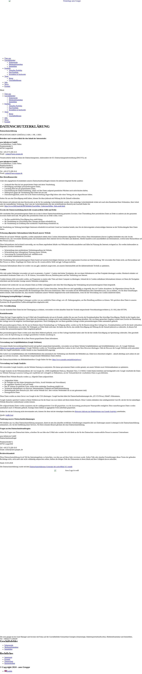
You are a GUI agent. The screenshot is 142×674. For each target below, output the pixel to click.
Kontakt (7, 86)
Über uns (7, 58)
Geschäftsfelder (9, 60)
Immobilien (13, 66)
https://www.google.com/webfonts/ (13, 348)
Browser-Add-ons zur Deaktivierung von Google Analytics (95, 411)
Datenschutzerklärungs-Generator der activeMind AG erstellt (51, 467)
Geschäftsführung (15, 80)
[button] (71, 90)
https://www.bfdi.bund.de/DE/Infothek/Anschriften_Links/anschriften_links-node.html (34, 206)
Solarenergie (13, 62)
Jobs (6, 82)
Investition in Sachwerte (17, 74)
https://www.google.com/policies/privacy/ (66, 360)
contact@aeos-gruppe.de (14, 154)
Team (6, 76)
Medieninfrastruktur (16, 64)
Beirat (11, 78)
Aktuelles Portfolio (15, 70)
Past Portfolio (13, 72)
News (6, 84)
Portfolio (7, 68)
